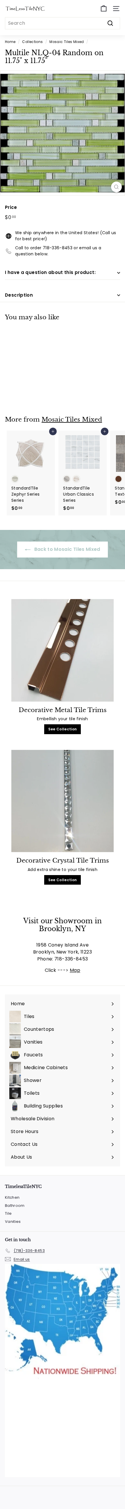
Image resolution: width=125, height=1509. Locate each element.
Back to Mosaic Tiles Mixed (66, 549)
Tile (8, 1213)
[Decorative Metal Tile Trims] (62, 650)
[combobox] (62, 23)
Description (19, 295)
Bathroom (15, 1205)
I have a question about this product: (50, 272)
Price (11, 207)
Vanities (13, 1221)
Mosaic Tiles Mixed (66, 42)
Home (10, 42)
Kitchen (12, 1197)
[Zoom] (116, 187)
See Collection (62, 729)
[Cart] (103, 8)
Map (75, 970)
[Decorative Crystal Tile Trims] (62, 801)
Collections (32, 42)
